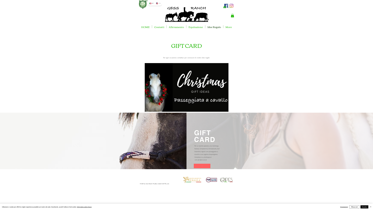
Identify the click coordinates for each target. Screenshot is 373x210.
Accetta (364, 207)
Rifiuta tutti (354, 207)
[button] (232, 15)
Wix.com (166, 183)
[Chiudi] (371, 206)
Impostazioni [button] (344, 207)
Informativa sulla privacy (84, 207)
